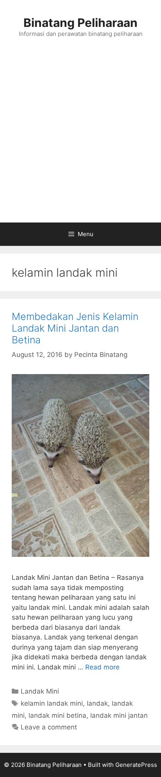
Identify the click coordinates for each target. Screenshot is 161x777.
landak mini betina (57, 715)
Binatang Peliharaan (80, 23)
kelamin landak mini (52, 703)
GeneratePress (136, 764)
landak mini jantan (119, 715)
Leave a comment (49, 727)
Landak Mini (40, 691)
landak (97, 703)
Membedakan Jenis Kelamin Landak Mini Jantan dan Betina (75, 328)
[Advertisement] (80, 138)
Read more (102, 667)
